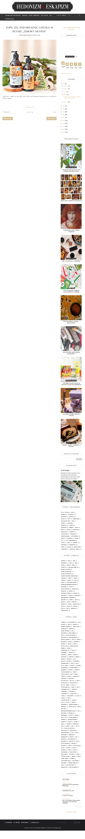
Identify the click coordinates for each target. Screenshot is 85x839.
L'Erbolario (64, 691)
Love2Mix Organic (65, 700)
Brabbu (63, 648)
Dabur (69, 654)
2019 (63, 111)
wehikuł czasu (76, 604)
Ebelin (66, 665)
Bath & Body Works (70, 635)
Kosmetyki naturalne (13, 15)
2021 (63, 106)
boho (72, 512)
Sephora (73, 743)
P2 (61, 728)
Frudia (69, 676)
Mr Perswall (64, 715)
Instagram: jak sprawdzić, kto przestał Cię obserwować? (71, 170)
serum (70, 599)
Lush (62, 702)
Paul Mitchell (64, 730)
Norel (62, 723)
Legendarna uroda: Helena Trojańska (71, 230)
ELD (62, 665)
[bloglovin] (64, 15)
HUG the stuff (64, 680)
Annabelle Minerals (66, 626)
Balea (62, 635)
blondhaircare (66, 799)
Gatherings (75, 676)
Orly (72, 726)
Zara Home (63, 762)
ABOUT (65, 27)
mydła (62, 582)
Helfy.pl (72, 680)
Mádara (76, 715)
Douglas (63, 661)
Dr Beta (69, 661)
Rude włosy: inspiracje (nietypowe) (71, 200)
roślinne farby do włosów (67, 597)
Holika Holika (64, 682)
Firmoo (75, 674)
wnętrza (75, 542)
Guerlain (71, 678)
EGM (76, 663)
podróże (72, 531)
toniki (69, 604)
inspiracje (63, 525)
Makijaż (25, 15)
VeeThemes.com (57, 827)
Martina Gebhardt (73, 704)
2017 (63, 117)
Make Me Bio (64, 704)
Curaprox (63, 654)
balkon (67, 512)
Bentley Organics (65, 639)
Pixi (72, 732)
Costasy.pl (71, 652)
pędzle (70, 595)
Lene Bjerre (70, 695)
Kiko (78, 687)
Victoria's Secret (65, 756)
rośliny (63, 538)
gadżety (63, 523)
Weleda (73, 756)
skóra (62, 601)
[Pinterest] (63, 63)
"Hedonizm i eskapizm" (40, 827)
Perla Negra (73, 730)
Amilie (69, 624)
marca (65, 91)
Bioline (70, 641)
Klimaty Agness (66, 794)
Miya (79, 710)
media (62, 529)
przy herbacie (74, 536)
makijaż (69, 580)
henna (73, 565)
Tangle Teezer (72, 752)
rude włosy (64, 599)
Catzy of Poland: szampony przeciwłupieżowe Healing (71, 291)
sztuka (62, 542)
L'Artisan (74, 689)
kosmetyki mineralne (66, 571)
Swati (69, 749)
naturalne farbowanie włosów (68, 584)
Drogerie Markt (65, 663)
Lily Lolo (77, 695)
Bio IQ (73, 639)
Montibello (71, 713)
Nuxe (62, 726)
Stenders (63, 749)
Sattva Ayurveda (65, 743)
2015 (63, 123)
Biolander (63, 641)
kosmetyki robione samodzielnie (69, 575)
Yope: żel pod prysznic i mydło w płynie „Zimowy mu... (72, 97)
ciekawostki (71, 514)
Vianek (77, 754)
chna (74, 560)
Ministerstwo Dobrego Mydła (68, 710)
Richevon (63, 739)
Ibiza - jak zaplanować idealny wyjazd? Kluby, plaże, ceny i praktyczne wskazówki (71, 802)
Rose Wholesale (72, 739)
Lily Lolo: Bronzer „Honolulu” (71, 261)
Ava (72, 630)
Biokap (78, 639)
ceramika (63, 514)
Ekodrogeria (64, 667)
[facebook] (57, 15)
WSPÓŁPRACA (74, 27)
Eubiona (76, 669)
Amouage (75, 624)
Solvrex (68, 747)
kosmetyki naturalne (66, 573)
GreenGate (63, 678)
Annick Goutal (76, 626)
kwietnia (66, 88)
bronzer (63, 560)
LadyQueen (71, 691)
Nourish (69, 723)
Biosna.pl (63, 643)
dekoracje (71, 516)
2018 (63, 114)
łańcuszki (73, 608)
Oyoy (77, 726)
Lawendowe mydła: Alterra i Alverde (71, 414)
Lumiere (74, 700)
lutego (65, 94)
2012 (63, 132)
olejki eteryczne (65, 588)
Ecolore (78, 665)
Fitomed (63, 676)
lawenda (63, 580)
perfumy (71, 591)
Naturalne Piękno (72, 719)
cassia (69, 560)
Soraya (74, 747)
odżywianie (63, 586)
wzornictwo (72, 544)
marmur (71, 527)
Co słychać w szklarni (67, 795)
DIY (51, 15)
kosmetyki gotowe (65, 569)
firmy (76, 562)
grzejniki (70, 523)
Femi (71, 674)
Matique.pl (63, 706)
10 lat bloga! (65, 470)
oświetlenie (64, 531)
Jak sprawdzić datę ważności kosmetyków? (71, 352)
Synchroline (64, 752)
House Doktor (73, 682)
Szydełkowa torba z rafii (68, 790)
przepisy (75, 593)
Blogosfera (9, 19)
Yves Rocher (75, 760)
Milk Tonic (63, 708)
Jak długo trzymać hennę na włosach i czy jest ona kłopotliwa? (71, 383)
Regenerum (63, 734)
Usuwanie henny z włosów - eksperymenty (71, 322)
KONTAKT (71, 29)
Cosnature (63, 652)
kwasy (69, 578)
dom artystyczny (66, 789)
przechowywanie (65, 536)
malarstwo (63, 527)
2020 (63, 109)
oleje (70, 586)
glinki (68, 565)
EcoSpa (72, 665)
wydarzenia (64, 544)
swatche (74, 601)
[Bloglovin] (71, 64)
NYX (66, 717)
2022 (63, 83)
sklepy (76, 538)
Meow (78, 706)
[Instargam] (67, 64)
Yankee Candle (64, 758)
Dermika (77, 656)
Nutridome (75, 723)
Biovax (69, 643)
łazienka (72, 549)
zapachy (75, 606)
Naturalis (63, 719)
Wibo (79, 756)
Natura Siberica (73, 717)
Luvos (67, 702)
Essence (70, 669)
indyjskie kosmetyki (73, 567)
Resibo (71, 736)
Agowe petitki (65, 778)
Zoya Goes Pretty (70, 765)
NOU (62, 717)
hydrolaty (63, 567)
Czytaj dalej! (29, 107)
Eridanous (63, 669)
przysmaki (63, 595)
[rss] (66, 15)
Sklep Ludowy (76, 745)
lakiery (75, 578)
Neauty (70, 721)
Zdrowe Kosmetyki (72, 762)
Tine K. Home (64, 754)
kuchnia (71, 525)
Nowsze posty (8, 118)
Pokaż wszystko (79, 806)
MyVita (70, 715)
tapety (68, 542)
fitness (63, 565)
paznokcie (63, 591)
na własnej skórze (71, 582)
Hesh (78, 680)
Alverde (63, 624)
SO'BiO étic (71, 741)
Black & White (65, 779)
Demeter (71, 656)
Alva (79, 622)
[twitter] (62, 15)
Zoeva (62, 765)
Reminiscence (64, 736)
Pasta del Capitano (68, 728)
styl (62, 540)
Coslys (73, 650)
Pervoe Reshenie (65, 732)
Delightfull (64, 656)
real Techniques (73, 767)
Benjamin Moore (73, 637)
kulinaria (63, 578)
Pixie (76, 732)
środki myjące (64, 610)
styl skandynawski (70, 540)
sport (68, 601)
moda (75, 580)
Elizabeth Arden (73, 667)
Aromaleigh (64, 628)
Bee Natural (64, 637)
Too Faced (71, 754)
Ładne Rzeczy (64, 549)
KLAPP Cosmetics (65, 687)
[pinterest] (59, 15)
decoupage (63, 516)
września (66, 86)
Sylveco (75, 749)
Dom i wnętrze (34, 15)
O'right (67, 726)
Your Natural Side (65, 760)
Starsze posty (51, 118)
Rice (76, 736)
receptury (77, 595)
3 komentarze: (6, 112)
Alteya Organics (72, 622)
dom (68, 518)
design (62, 518)
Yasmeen (72, 758)
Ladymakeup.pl (64, 693)
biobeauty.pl (64, 767)
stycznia (66, 102)
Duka (72, 663)
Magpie (73, 702)
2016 (63, 120)
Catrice (68, 648)
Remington (71, 734)
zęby (67, 608)
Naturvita (63, 721)
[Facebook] (75, 64)
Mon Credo (63, 713)
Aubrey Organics (65, 630)
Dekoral (75, 654)
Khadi (72, 687)
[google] (61, 15)
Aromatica (71, 628)
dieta (71, 562)
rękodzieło (70, 538)
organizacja (76, 529)
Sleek (62, 747)
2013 (63, 129)
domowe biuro (76, 518)
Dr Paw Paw (75, 661)
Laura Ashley (73, 693)
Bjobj (74, 643)
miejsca (69, 529)
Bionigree (76, 641)
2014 (63, 126)
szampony (63, 604)
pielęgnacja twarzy (66, 593)
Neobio (75, 721)
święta (77, 549)
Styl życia (44, 15)
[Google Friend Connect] (79, 64)
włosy (62, 606)
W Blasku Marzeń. (67, 783)
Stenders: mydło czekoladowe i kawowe (71, 445)
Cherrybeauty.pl (65, 650)
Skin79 (69, 745)
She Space (63, 745)
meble (76, 527)
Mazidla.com (72, 706)
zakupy (68, 606)
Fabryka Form (64, 674)
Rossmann (63, 741)
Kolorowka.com (65, 689)
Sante (77, 741)
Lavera (62, 695)
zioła (62, 608)
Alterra (63, 622)
